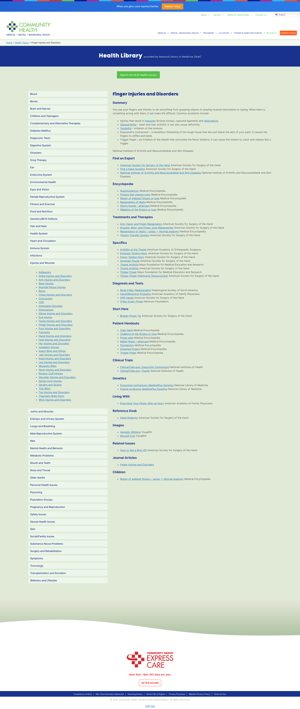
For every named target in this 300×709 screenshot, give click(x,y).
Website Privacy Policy (199, 694)
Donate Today (172, 6)
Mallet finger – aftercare (134, 341)
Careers (217, 14)
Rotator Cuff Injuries (51, 373)
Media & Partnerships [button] (238, 14)
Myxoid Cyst (127, 435)
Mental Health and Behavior (46, 448)
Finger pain (126, 337)
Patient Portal (288, 33)
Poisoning (36, 492)
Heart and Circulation (43, 240)
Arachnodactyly (129, 190)
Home (9, 42)
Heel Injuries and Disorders (54, 339)
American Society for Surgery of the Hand (145, 165)
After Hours (150, 682)
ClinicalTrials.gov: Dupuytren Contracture (144, 367)
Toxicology (36, 565)
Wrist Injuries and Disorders (55, 399)
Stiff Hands (126, 297)
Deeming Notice (135, 694)
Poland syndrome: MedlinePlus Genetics (143, 389)
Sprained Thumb (130, 260)
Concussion (45, 298)
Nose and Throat (40, 470)
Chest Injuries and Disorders (55, 294)
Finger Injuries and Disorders (55, 324)
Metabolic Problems (42, 455)
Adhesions (45, 272)
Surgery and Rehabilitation (46, 551)
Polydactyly (127, 345)
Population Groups (41, 499)
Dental (174, 33)
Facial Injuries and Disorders (55, 321)
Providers (208, 33)
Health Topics (22, 42)
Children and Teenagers (44, 116)
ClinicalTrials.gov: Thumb (135, 370)
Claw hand (126, 330)
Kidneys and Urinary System (47, 418)
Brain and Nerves (40, 108)
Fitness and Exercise (42, 204)
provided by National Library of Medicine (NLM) (172, 56)
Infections (36, 255)
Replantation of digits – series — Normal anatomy (149, 231)
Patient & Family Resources (248, 33)
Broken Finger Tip (130, 315)
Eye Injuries (45, 317)
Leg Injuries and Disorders (54, 362)
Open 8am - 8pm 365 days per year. (150, 674)
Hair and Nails (38, 226)
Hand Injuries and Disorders (55, 336)
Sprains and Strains (50, 384)
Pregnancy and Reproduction (47, 507)
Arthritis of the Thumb (133, 249)
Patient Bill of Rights (155, 694)
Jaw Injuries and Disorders (54, 354)
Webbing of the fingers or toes (138, 209)
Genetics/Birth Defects (44, 218)
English (281, 14)
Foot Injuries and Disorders (54, 328)
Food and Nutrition (41, 211)
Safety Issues (38, 514)
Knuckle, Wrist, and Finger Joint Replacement (146, 227)
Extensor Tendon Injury (133, 253)
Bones (34, 101)
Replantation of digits (133, 202)
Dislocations (46, 309)
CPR (41, 302)
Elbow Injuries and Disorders (55, 313)
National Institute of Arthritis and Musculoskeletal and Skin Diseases (160, 172)
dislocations (211, 120)
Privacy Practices (177, 694)
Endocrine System (41, 174)
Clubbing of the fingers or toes (138, 334)
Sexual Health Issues (42, 521)
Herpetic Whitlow (130, 432)
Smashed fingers (130, 349)
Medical (162, 33)
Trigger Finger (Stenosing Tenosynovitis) (144, 275)
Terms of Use (220, 694)
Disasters (36, 152)
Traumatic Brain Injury (51, 396)
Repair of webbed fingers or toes (139, 198)
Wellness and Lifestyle (43, 580)
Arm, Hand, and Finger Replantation (141, 223)
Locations (224, 33)
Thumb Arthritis (129, 264)
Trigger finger (128, 352)
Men (32, 440)
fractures (150, 120)
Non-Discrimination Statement (110, 694)
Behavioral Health (189, 33)
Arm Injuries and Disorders (54, 279)
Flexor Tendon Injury (132, 257)
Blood (33, 93)
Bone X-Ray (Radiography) (135, 290)
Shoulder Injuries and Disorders (57, 377)
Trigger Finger (128, 272)
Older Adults (37, 477)
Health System (39, 233)
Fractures (44, 332)
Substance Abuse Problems (46, 543)
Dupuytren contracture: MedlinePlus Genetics (147, 385)
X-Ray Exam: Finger (131, 301)
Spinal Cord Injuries (50, 381)
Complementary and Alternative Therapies (55, 123)
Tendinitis (125, 128)
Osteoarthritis (128, 124)
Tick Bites (44, 388)
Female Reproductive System (47, 196)
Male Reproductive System (46, 433)
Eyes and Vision (39, 189)
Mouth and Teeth (40, 462)
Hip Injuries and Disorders (54, 343)
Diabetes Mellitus (40, 130)
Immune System (39, 248)
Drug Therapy (38, 160)
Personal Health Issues (44, 484)
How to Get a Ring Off (133, 450)
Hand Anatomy (129, 417)
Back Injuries (46, 283)
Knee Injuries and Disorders (55, 358)
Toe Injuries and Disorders (54, 392)
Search (273, 33)
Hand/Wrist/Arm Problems (135, 294)
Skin (32, 529)
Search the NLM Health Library (138, 74)
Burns (42, 291)
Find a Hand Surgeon (132, 168)
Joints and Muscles (41, 411)
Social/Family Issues (42, 536)
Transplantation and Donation (48, 573)
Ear (32, 167)
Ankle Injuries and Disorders (55, 276)
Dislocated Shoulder (51, 306)
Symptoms (36, 558)
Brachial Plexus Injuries (52, 287)
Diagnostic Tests (40, 138)
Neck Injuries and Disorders (55, 369)
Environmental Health (43, 182)
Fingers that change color (135, 194)
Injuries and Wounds (42, 262)
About (204, 14)
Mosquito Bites (47, 366)
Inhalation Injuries (49, 347)
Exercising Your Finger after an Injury (142, 403)
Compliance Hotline (83, 694)
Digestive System (40, 145)
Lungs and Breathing (42, 426)
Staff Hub (150, 706)
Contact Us (261, 14)
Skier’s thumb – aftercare (135, 205)
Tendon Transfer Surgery (134, 235)
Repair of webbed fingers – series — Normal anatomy (152, 479)
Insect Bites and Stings (52, 351)
